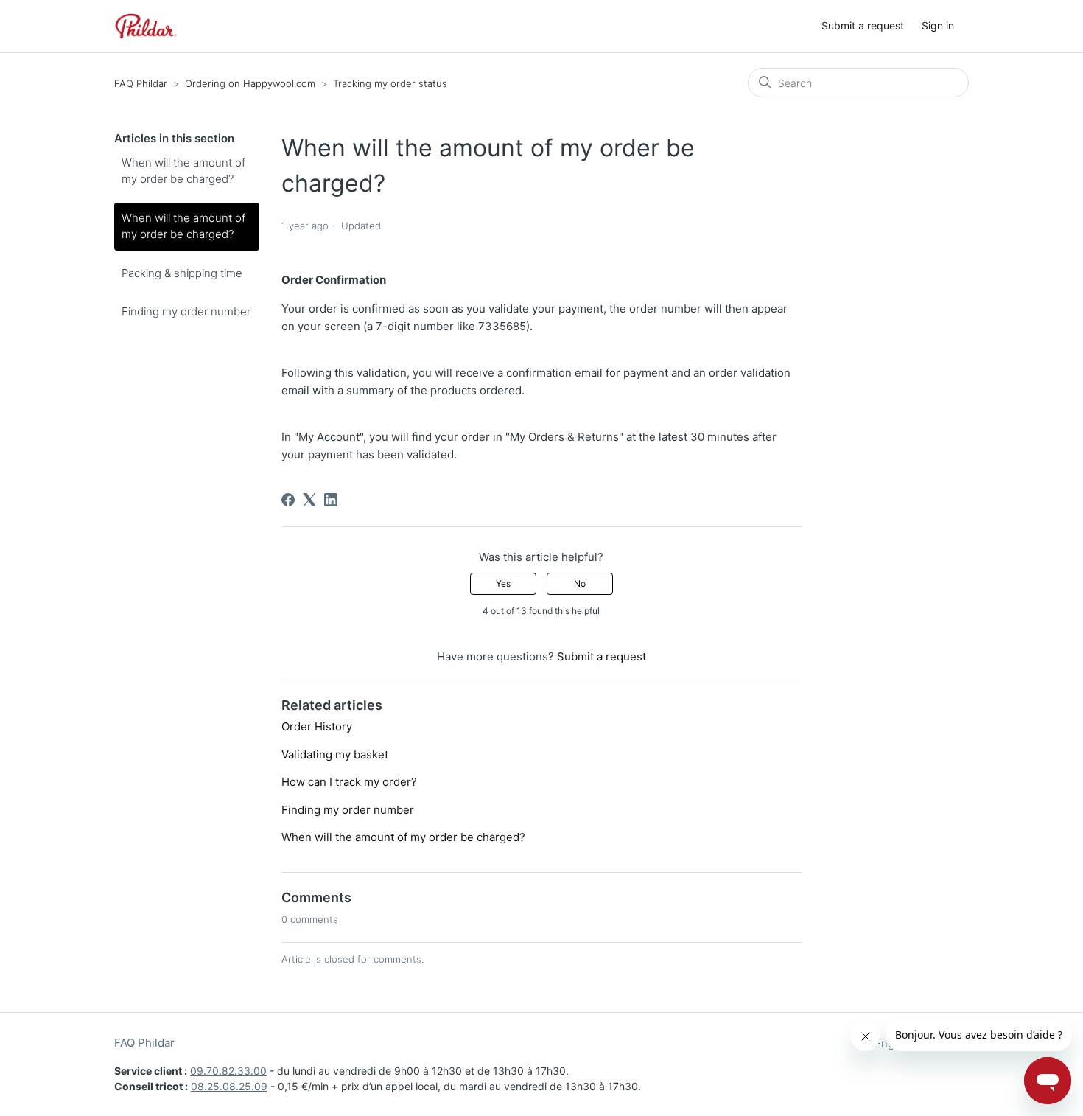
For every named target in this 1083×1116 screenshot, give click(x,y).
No (580, 583)
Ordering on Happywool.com (250, 83)
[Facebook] (288, 499)
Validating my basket (334, 754)
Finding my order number (186, 311)
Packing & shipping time (182, 273)
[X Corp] (309, 499)
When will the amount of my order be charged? (183, 171)
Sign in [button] (938, 25)
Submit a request (862, 25)
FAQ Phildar (140, 83)
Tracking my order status (390, 83)
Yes (503, 583)
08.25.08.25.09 (229, 1086)
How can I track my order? (349, 782)
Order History (316, 726)
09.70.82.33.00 (228, 1070)
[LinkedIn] (330, 499)
